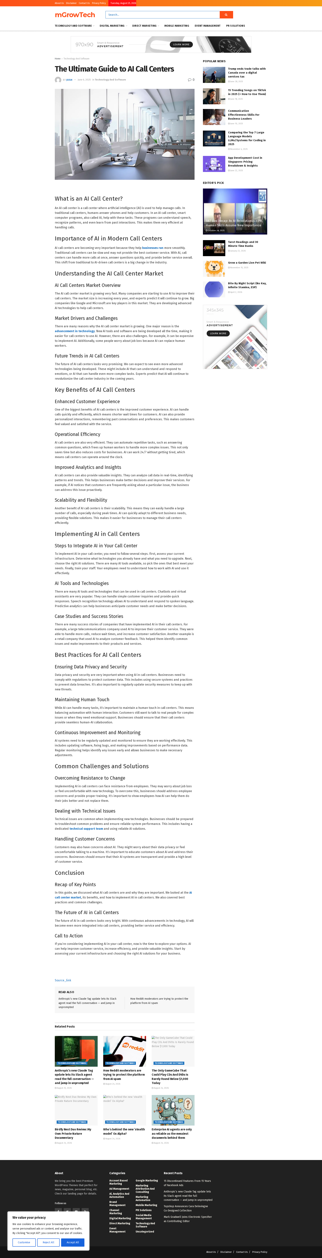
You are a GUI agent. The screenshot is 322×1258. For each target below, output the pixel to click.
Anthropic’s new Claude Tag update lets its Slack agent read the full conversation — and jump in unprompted (87, 1003)
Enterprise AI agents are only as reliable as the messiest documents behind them (172, 1134)
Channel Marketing (115, 1212)
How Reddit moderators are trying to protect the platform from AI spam (124, 1075)
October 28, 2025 (215, 230)
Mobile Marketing (176, 25)
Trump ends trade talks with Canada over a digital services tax (247, 72)
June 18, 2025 (236, 99)
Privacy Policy (99, 3)
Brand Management (117, 1203)
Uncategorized (145, 1231)
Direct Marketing (144, 25)
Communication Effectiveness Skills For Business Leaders (243, 114)
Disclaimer (71, 3)
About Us (59, 3)
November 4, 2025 (238, 149)
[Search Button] (226, 14)
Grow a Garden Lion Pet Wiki (247, 262)
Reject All (48, 1242)
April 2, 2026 (236, 292)
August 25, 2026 (64, 1088)
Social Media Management (144, 1217)
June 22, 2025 (236, 170)
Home (58, 58)
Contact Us (84, 3)
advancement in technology (75, 331)
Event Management (207, 25)
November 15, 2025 (239, 267)
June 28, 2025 (236, 81)
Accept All (73, 1242)
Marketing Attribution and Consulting (145, 1189)
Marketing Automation (143, 1198)
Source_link (63, 980)
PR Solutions (235, 25)
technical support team (86, 828)
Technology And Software (73, 25)
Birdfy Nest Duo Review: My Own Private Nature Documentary (73, 1134)
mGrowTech (75, 14)
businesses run (152, 248)
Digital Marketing (112, 25)
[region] (48, 1231)
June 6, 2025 (84, 79)
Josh (69, 79)
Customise (24, 1242)
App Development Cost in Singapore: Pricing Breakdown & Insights (245, 161)
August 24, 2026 (112, 1084)
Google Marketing (147, 1180)
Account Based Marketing (118, 1182)
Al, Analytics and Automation (119, 1195)
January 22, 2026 (238, 251)
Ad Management (119, 1188)
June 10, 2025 (236, 123)
